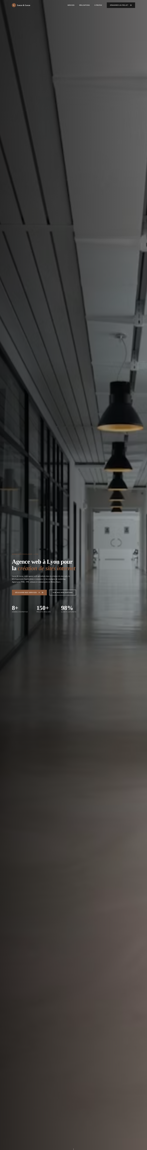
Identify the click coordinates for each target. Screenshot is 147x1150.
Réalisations (84, 5)
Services (71, 5)
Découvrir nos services (26, 592)
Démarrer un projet (119, 5)
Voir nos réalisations (63, 592)
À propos (98, 5)
